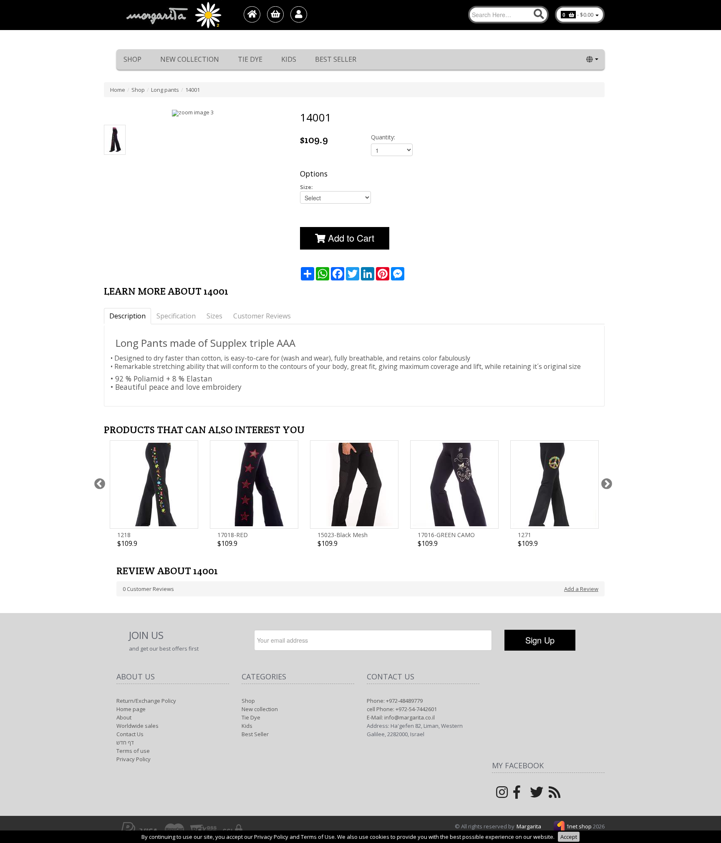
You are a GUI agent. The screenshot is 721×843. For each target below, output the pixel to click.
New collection (189, 59)
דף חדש (125, 742)
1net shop (579, 826)
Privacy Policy (133, 759)
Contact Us (130, 734)
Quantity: (383, 137)
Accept (568, 836)
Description (127, 316)
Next (604, 482)
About (123, 717)
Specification (176, 316)
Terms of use (133, 751)
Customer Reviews (262, 316)
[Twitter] (536, 795)
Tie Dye (250, 59)
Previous (97, 482)
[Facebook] (516, 795)
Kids (288, 59)
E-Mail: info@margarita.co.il (401, 717)
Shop (132, 59)
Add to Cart (349, 237)
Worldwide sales (137, 725)
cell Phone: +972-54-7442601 (402, 709)
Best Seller (335, 59)
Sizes (214, 316)
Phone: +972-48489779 (395, 700)
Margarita (529, 826)
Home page (131, 709)
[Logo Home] (173, 15)
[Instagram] (502, 795)
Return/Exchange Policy (146, 700)
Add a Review (581, 589)
